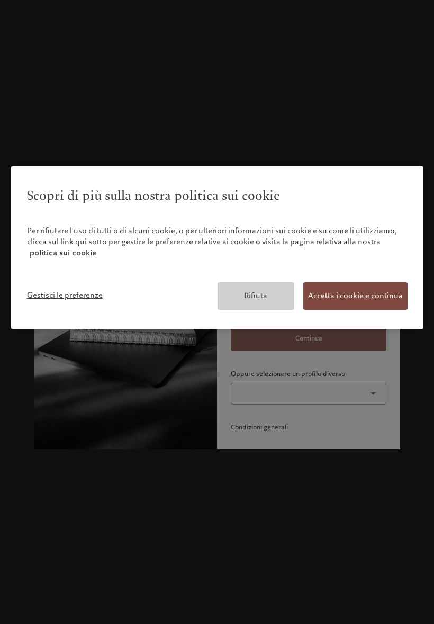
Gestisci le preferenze (65, 295)
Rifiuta (255, 295)
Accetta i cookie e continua (355, 295)
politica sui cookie (63, 252)
